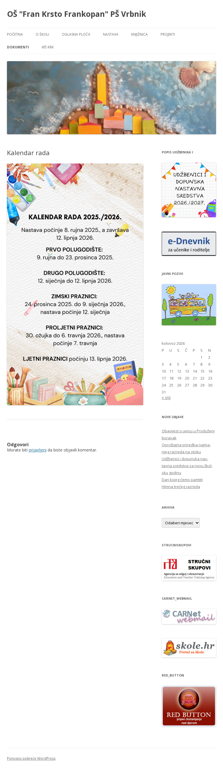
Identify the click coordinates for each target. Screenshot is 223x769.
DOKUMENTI (18, 47)
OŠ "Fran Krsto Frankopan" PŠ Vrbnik (76, 14)
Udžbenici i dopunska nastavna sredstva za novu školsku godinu (187, 465)
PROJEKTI (168, 34)
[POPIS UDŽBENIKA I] (189, 215)
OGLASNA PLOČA (76, 34)
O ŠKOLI (42, 34)
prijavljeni (37, 450)
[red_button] (189, 725)
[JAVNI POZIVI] (189, 324)
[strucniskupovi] (189, 579)
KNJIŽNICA (139, 34)
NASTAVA (110, 34)
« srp (166, 397)
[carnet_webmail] (189, 622)
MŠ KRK (48, 47)
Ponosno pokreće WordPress (31, 758)
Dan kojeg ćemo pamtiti (182, 479)
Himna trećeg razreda (181, 486)
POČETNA (15, 34)
